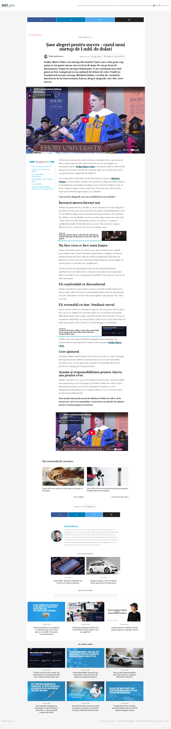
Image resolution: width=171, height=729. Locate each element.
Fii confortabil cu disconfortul (38, 175)
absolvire (71, 595)
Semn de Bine (90, 5)
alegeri (63, 595)
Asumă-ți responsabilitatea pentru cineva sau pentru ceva (42, 188)
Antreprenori (81, 5)
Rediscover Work (147, 5)
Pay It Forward (99, 5)
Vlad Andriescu (55, 56)
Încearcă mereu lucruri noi (41, 166)
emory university (100, 595)
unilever (90, 595)
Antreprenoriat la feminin (124, 5)
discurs (57, 595)
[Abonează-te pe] (96, 56)
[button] (156, 5)
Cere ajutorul (36, 184)
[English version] (154, 5)
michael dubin (112, 595)
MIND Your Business (110, 5)
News (90, 37)
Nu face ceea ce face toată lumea (41, 170)
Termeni (142, 721)
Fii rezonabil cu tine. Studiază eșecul (42, 180)
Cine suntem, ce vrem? (107, 721)
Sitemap (153, 721)
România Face (137, 5)
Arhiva (160, 721)
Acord (126, 721)
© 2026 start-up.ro (8, 721)
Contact (166, 721)
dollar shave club (81, 595)
